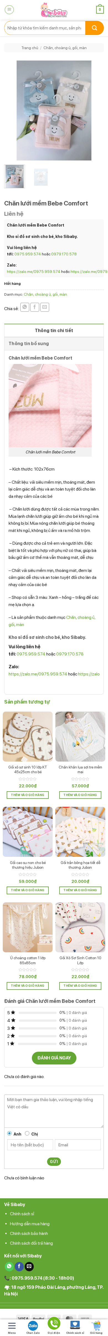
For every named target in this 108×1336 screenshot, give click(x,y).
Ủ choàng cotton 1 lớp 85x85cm (27, 960)
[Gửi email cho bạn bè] (44, 307)
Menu (12, 1332)
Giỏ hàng (96, 1332)
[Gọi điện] (54, 1324)
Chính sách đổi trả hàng (31, 1243)
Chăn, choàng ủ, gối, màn (65, 48)
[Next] (95, 110)
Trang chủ (29, 48)
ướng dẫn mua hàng (31, 1223)
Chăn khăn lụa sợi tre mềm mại (80, 769)
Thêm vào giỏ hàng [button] (28, 795)
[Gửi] (95, 28)
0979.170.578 (64, 254)
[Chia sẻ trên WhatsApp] (24, 307)
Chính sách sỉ (22, 1213)
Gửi (54, 1161)
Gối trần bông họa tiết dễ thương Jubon (80, 865)
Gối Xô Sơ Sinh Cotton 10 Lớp (80, 960)
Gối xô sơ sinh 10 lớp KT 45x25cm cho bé (27, 769)
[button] (9, 9)
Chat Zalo (33, 1332)
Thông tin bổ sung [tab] (29, 343)
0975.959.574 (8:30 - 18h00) (43, 1278)
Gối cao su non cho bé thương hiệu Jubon (28, 865)
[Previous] (13, 110)
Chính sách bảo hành (29, 1233)
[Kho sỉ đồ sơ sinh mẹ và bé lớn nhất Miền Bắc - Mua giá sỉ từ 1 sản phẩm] (54, 9)
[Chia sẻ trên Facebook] (34, 307)
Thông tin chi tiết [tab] (54, 330)
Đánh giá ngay (54, 1058)
